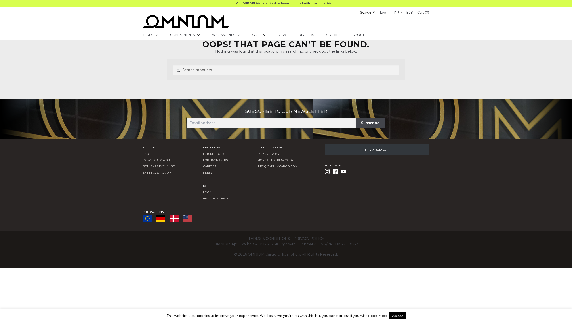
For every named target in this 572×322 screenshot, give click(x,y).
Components (182, 35)
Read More (377, 316)
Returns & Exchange (159, 166)
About (358, 35)
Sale (256, 35)
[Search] (374, 12)
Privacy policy (309, 239)
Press (207, 172)
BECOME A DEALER (216, 198)
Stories (333, 35)
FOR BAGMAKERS (215, 160)
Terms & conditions (269, 239)
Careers (209, 166)
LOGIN (207, 192)
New (282, 35)
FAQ (146, 153)
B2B (409, 13)
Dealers (306, 35)
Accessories (223, 35)
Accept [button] (397, 316)
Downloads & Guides (159, 160)
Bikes (148, 35)
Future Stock (213, 153)
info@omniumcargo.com (277, 166)
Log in (385, 13)
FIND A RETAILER (376, 149)
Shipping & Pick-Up (157, 172)
